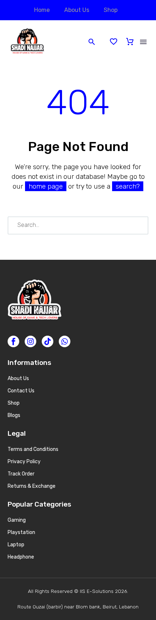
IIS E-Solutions (97, 591)
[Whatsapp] (64, 341)
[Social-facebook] (13, 341)
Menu (143, 41)
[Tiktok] (47, 341)
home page (46, 186)
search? (128, 186)
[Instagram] (30, 341)
